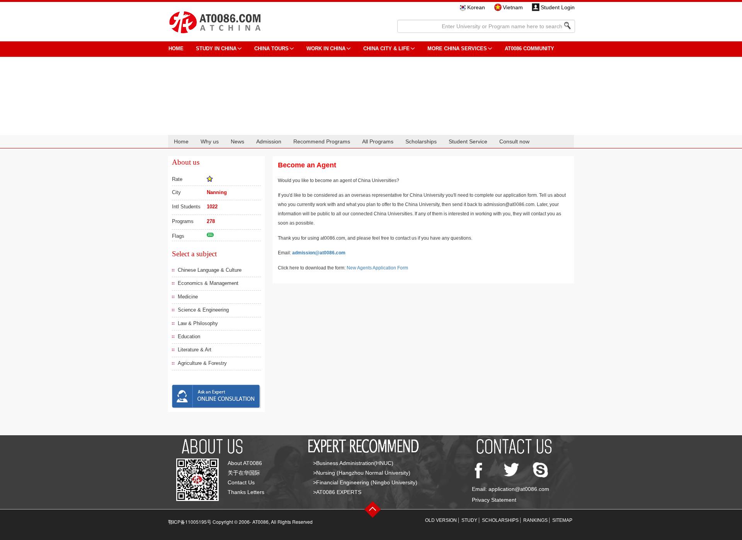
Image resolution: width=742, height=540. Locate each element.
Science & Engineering (203, 310)
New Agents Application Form (377, 268)
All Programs (377, 141)
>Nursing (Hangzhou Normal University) (361, 473)
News (237, 141)
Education (189, 336)
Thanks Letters (246, 492)
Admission (268, 141)
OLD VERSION (441, 520)
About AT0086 (245, 463)
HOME (176, 48)
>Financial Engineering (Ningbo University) (365, 482)
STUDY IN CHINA (216, 48)
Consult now (514, 141)
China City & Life (386, 48)
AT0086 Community (529, 48)
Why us (210, 141)
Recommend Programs (321, 141)
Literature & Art (194, 350)
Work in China (325, 48)
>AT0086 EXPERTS (337, 492)
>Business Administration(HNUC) (353, 463)
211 (210, 235)
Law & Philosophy (198, 323)
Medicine (188, 297)
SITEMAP (562, 520)
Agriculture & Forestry (202, 363)
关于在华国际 (244, 473)
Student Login (558, 7)
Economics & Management (208, 283)
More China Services (457, 48)
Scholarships (421, 141)
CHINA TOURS (271, 48)
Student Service (468, 141)
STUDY (469, 520)
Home (181, 141)
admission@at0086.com (318, 253)
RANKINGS (535, 520)
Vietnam (513, 7)
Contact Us (241, 482)
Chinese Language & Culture (210, 270)
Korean (476, 7)
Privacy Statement (494, 500)
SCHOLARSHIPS (500, 520)
